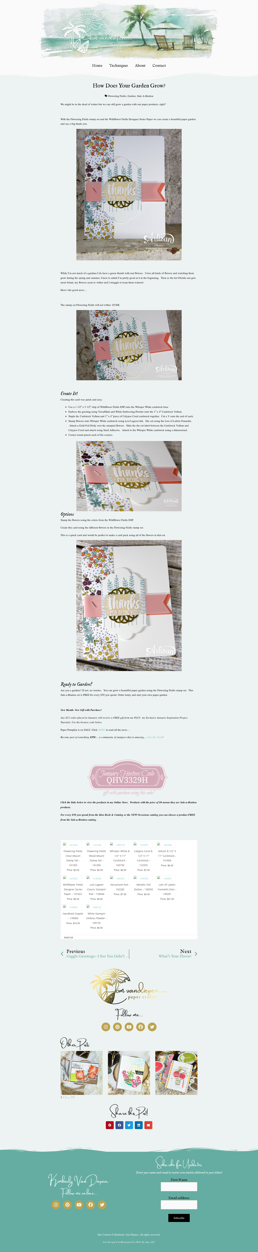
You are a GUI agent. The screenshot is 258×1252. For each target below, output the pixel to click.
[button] (110, 1125)
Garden (132, 96)
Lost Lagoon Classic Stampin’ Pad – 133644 (96, 889)
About (140, 65)
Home (97, 65)
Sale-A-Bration (145, 96)
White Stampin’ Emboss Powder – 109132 (96, 918)
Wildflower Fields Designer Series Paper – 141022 (73, 889)
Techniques (118, 65)
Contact (159, 65)
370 (72, 1097)
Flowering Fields (117, 96)
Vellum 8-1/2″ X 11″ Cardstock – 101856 (167, 855)
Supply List (68, 937)
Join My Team (155, 737)
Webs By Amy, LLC (145, 1242)
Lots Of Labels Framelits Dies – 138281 (167, 889)
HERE (101, 729)
